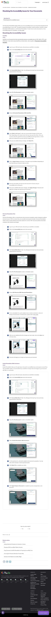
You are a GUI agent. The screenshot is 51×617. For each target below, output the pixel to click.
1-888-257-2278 (39, 610)
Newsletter (43, 585)
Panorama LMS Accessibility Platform (19, 7)
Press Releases (33, 598)
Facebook (4, 561)
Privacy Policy (43, 604)
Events (42, 581)
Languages (37, 2)
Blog (41, 574)
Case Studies (43, 576)
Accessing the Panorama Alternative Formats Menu (14, 553)
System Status (6, 608)
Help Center (43, 583)
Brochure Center (44, 577)
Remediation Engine (32, 7)
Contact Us (32, 603)
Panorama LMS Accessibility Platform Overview (13, 547)
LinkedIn (10, 561)
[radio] (22, 529)
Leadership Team (34, 594)
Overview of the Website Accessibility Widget (12, 556)
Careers (32, 596)
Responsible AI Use (45, 599)
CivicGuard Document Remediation (33, 587)
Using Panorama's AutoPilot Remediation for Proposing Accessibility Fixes (18, 550)
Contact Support (43, 613)
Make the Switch (33, 602)
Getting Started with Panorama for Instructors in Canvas (15, 544)
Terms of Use (43, 593)
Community (43, 579)
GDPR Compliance (45, 598)
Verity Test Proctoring (34, 580)
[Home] (5, 3)
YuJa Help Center (6, 7)
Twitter (7, 561)
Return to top (5, 534)
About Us (32, 593)
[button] (3, 612)
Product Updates (17, 608)
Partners (32, 600)
